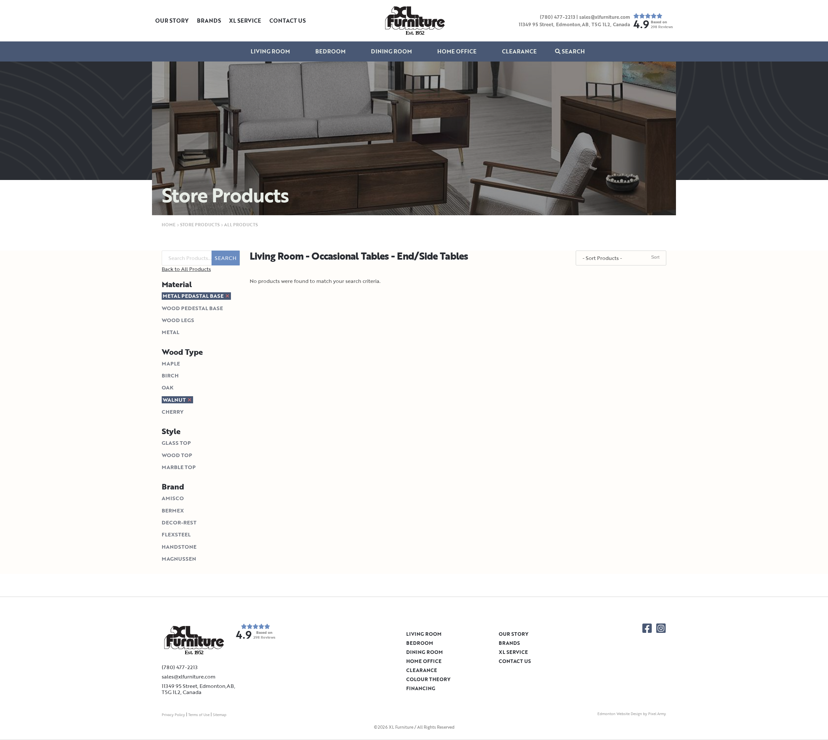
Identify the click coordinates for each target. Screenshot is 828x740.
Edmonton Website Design (619, 713)
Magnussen (179, 558)
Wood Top (177, 455)
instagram (661, 628)
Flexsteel (176, 534)
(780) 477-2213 (557, 17)
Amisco (173, 498)
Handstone (179, 546)
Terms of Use (199, 714)
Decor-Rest (179, 522)
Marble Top (179, 467)
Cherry (172, 411)
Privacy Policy (173, 714)
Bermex (173, 510)
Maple (171, 363)
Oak (167, 387)
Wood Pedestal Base (192, 308)
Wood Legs (178, 320)
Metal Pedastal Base (194, 295)
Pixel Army (657, 713)
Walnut (175, 399)
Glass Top (176, 442)
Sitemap (219, 714)
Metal (170, 332)
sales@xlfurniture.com (604, 17)
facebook (647, 628)
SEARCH (225, 258)
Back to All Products (186, 269)
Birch (170, 375)
